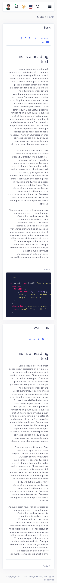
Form (50, 17)
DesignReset (35, 576)
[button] (42, 38)
